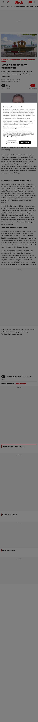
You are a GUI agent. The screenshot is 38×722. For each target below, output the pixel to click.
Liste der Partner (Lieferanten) (10, 136)
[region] (19, 125)
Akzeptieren (25, 142)
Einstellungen (12, 142)
